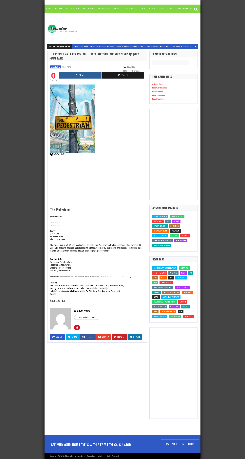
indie (183, 273)
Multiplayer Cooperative (165, 268)
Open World (166, 282)
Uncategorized (160, 231)
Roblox (185, 235)
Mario (152, 9)
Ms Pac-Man (104, 9)
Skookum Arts (66, 262)
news (156, 297)
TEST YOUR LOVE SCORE (179, 443)
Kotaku (174, 235)
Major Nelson (55, 66)
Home (49, 9)
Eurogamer (181, 240)
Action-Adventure (171, 297)
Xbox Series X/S (168, 311)
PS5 (155, 282)
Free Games (89, 9)
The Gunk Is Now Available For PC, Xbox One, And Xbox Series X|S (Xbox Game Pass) (87, 285)
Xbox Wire (158, 221)
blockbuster (160, 306)
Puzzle (185, 306)
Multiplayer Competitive (164, 302)
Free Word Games (159, 88)
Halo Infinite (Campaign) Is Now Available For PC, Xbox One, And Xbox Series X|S (85, 291)
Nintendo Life (177, 216)
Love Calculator (158, 95)
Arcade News (82, 310)
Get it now (54, 233)
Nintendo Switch (171, 292)
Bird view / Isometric (163, 287)
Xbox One (174, 306)
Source (53, 294)
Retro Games (73, 9)
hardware (187, 292)
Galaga (117, 9)
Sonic (170, 9)
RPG (155, 311)
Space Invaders (184, 9)
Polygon (175, 231)
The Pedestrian (64, 267)
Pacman (59, 9)
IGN (168, 221)
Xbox (163, 278)
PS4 (171, 278)
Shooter (188, 316)
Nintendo (184, 268)
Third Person (182, 287)
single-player (160, 316)
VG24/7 (176, 221)
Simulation (175, 316)
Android (173, 273)
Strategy (181, 278)
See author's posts (87, 317)
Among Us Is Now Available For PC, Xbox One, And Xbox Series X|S (79, 288)
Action (183, 302)
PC (191, 273)
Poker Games (157, 92)
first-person (160, 273)
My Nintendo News (162, 245)
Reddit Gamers (160, 235)
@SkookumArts (63, 270)
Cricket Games (158, 84)
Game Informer (160, 216)
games (156, 292)
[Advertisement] (134, 28)
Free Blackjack (158, 99)
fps (155, 278)
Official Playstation (163, 240)
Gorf (161, 9)
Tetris (142, 9)
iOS (180, 311)
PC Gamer (174, 226)
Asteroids (129, 9)
